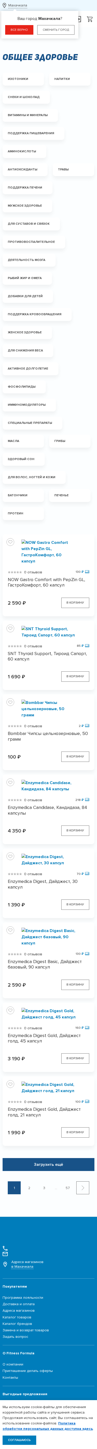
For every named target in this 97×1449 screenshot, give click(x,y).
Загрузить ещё (48, 1164)
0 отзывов (33, 572)
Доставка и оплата (19, 1304)
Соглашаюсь (19, 1440)
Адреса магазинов (27, 1264)
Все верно (19, 30)
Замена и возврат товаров (26, 1330)
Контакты (10, 1377)
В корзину (75, 603)
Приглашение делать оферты (28, 1371)
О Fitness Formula (18, 1353)
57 (68, 1188)
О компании (13, 1364)
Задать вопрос (15, 1336)
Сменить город (56, 30)
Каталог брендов (17, 1324)
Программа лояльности (23, 1297)
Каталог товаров (17, 1317)
